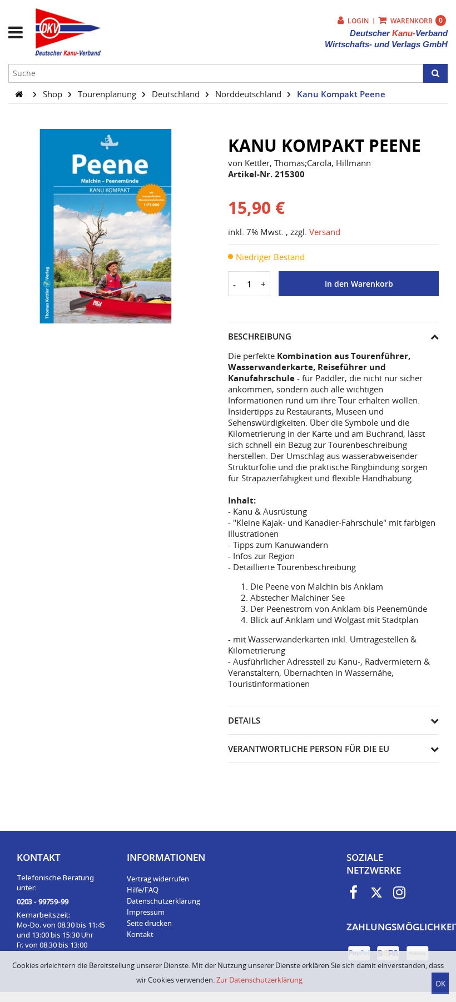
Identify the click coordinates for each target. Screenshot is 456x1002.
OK (440, 984)
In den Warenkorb (359, 284)
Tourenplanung (108, 93)
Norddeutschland (249, 93)
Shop (54, 93)
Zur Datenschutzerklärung (259, 980)
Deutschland (177, 93)
